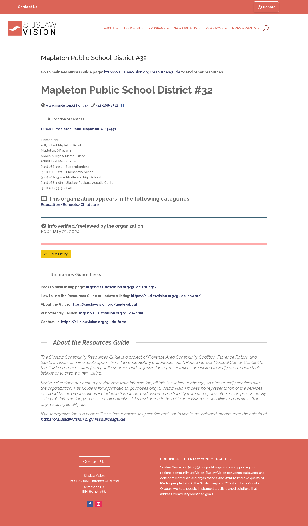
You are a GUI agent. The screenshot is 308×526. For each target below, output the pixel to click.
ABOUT (109, 28)
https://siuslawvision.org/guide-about (104, 304)
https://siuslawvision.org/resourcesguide (142, 72)
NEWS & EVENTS (244, 28)
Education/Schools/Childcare (70, 204)
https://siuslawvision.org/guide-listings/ (121, 287)
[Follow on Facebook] (90, 504)
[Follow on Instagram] (98, 504)
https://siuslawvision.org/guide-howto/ (166, 296)
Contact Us (27, 7)
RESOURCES (214, 28)
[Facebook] (122, 105)
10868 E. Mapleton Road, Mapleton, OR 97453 (78, 129)
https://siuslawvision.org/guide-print (111, 313)
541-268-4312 (107, 105)
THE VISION (131, 28)
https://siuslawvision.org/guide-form (93, 322)
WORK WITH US (185, 28)
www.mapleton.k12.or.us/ (67, 105)
